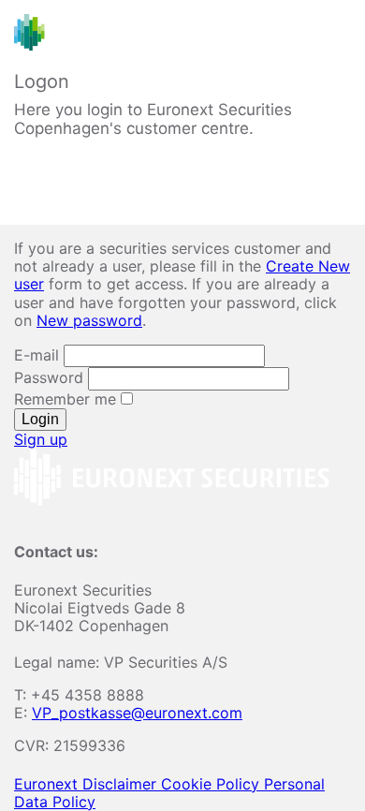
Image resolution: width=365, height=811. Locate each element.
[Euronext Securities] (116, 32)
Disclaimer (121, 783)
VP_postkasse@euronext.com (137, 712)
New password (89, 320)
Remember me (67, 399)
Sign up (40, 439)
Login (40, 419)
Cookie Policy (212, 783)
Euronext (48, 783)
